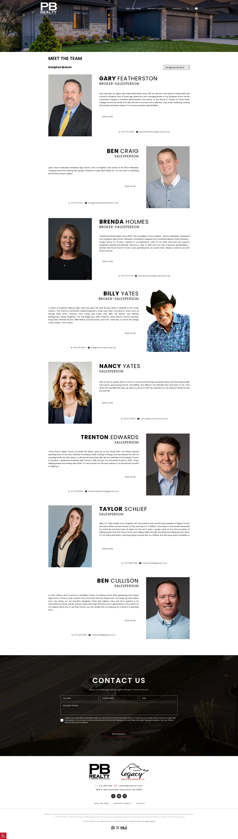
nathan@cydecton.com (130, 785)
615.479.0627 (80, 347)
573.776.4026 (127, 131)
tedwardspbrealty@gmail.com (103, 491)
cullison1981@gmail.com (104, 635)
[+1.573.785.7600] (188, 8)
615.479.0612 (129, 418)
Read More (107, 116)
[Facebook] (113, 796)
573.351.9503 (77, 491)
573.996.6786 (130, 563)
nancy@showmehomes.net (154, 418)
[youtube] (119, 796)
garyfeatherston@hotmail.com (154, 131)
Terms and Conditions (79, 722)
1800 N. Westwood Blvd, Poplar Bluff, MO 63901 (119, 789)
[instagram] (124, 796)
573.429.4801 (80, 635)
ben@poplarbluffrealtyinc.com (103, 202)
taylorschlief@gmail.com (154, 563)
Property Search (156, 8)
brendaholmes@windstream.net (154, 275)
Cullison (118, 580)
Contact (177, 8)
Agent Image (150, 821)
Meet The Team (133, 8)
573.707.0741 (127, 275)
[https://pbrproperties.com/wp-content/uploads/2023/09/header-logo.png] (48, 8)
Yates (121, 293)
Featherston (128, 78)
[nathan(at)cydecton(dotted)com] (196, 8)
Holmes (124, 221)
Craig (123, 151)
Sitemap (117, 821)
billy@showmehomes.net (103, 347)
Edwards (110, 437)
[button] (3, 836)
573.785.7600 (106, 786)
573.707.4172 (77, 202)
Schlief (123, 509)
